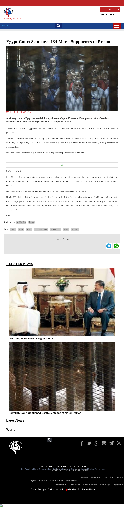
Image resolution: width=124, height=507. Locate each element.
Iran (112, 477)
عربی (112, 14)
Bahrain (43, 480)
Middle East (21, 222)
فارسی (104, 14)
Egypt (31, 222)
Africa (67, 470)
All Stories (105, 485)
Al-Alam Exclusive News (81, 489)
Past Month (61, 485)
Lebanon (95, 477)
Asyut (66, 229)
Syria (33, 480)
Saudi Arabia (56, 480)
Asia (85, 470)
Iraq (105, 477)
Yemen (84, 477)
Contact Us (46, 467)
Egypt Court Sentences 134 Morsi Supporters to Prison (58, 41)
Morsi (21, 229)
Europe (76, 470)
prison (29, 229)
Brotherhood (56, 229)
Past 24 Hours (90, 485)
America (56, 470)
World (11, 429)
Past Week (75, 485)
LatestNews (15, 420)
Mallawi (75, 229)
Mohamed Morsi (41, 229)
